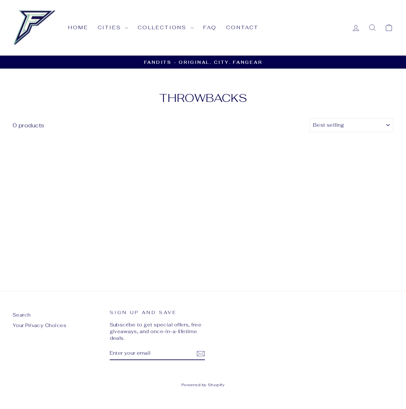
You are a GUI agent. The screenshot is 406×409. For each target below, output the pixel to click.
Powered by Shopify (203, 384)
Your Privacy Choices (39, 325)
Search (22, 315)
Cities (110, 27)
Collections (163, 27)
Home (78, 27)
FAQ (210, 27)
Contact (242, 27)
